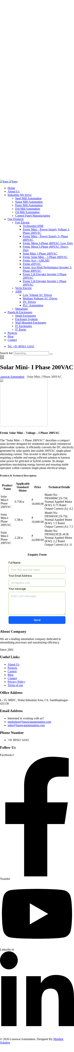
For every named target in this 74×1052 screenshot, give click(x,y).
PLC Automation (33, 305)
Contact (12, 339)
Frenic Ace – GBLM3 (36, 260)
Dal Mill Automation (27, 208)
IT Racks (20, 329)
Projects (12, 333)
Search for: (7, 353)
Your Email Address (20, 575)
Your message (17, 588)
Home (11, 188)
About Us (13, 191)
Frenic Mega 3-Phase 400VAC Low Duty (48, 243)
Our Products (16, 219)
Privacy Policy (16, 681)
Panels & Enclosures (20, 312)
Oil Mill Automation (27, 212)
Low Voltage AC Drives (37, 295)
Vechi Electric (23, 288)
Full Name (14, 562)
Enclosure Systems (26, 319)
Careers (12, 671)
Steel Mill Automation (28, 198)
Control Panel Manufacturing (32, 215)
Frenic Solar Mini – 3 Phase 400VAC (45, 257)
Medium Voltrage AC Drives (40, 298)
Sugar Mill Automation (29, 201)
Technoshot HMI (33, 226)
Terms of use (15, 685)
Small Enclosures (25, 315)
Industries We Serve (19, 195)
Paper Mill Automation (29, 205)
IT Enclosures (23, 326)
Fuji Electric (22, 222)
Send (37, 620)
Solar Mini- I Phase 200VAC (40, 253)
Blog (10, 336)
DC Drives (29, 302)
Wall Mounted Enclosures (30, 322)
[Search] (51, 354)
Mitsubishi (21, 308)
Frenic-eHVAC (32, 264)
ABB (18, 291)
